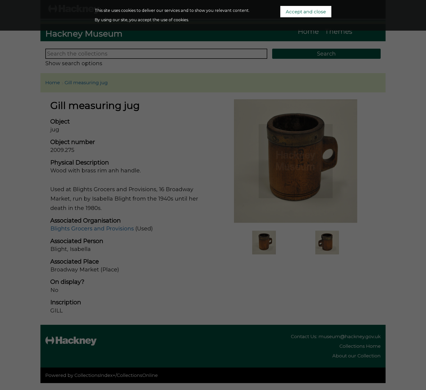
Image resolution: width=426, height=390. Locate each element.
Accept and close (306, 12)
